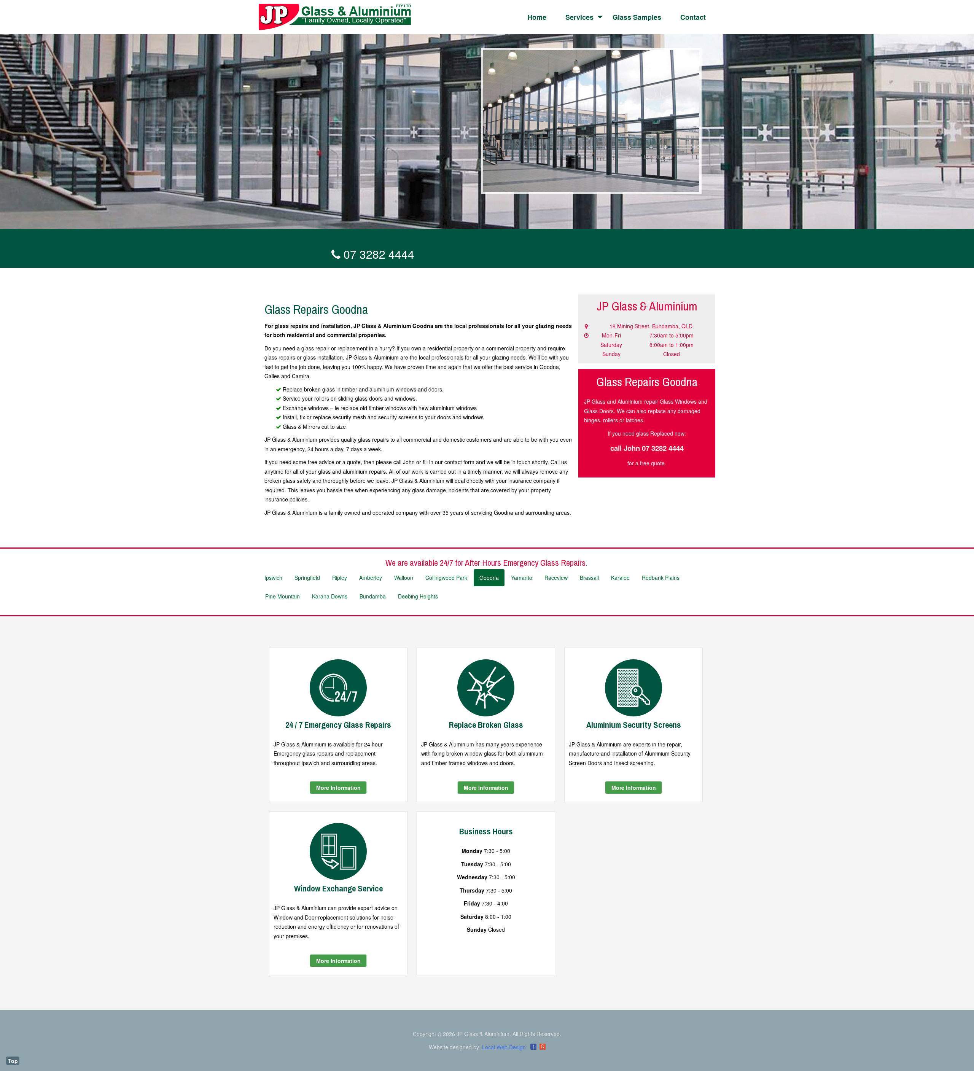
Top (13, 1061)
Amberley (370, 577)
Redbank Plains (661, 577)
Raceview (556, 577)
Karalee (620, 577)
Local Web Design (504, 1047)
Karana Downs (329, 596)
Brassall (589, 577)
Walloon (403, 577)
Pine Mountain (282, 596)
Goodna (489, 577)
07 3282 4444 (377, 254)
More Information (338, 787)
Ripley (339, 577)
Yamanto (521, 577)
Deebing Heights (418, 596)
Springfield (307, 577)
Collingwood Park (446, 577)
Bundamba (373, 596)
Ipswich (273, 577)
